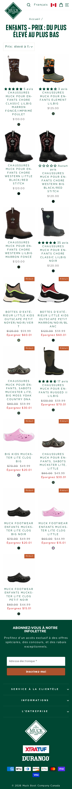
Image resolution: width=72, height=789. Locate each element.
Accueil (34, 19)
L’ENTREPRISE (35, 711)
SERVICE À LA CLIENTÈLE (35, 689)
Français (41, 4)
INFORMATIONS (35, 700)
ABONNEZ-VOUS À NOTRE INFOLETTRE (35, 629)
